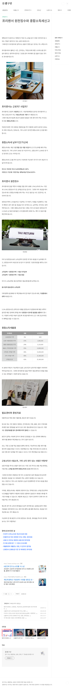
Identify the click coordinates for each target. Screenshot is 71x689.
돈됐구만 (7, 3)
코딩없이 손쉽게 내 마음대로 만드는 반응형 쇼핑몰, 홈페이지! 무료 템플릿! (19, 570)
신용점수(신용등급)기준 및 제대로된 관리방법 (17, 549)
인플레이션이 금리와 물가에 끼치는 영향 (15, 611)
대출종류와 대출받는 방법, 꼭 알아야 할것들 (17, 546)
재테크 (60, 10)
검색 (63, 3)
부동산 (39, 10)
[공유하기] (9, 594)
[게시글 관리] (11, 594)
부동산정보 (58, 50)
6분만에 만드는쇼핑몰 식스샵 (14, 566)
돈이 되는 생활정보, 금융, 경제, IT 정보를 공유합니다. (19, 654)
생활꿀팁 (5, 10)
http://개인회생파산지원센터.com (13, 577)
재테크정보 (58, 53)
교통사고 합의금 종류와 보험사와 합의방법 (16, 540)
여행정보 (57, 59)
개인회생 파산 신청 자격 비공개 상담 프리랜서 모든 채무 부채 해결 (19, 583)
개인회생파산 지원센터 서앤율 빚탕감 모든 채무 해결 (19, 579)
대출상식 (16, 10)
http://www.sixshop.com (11, 563)
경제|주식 (6, 603)
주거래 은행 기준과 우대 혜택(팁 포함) (14, 618)
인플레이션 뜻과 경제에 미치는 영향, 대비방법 (17, 537)
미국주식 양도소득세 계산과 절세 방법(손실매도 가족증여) (19, 613)
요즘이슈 (49, 10)
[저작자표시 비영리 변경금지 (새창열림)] (23, 594)
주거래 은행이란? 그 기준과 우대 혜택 (15, 543)
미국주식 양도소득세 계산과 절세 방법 (15, 534)
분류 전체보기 (58, 38)
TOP (67, 682)
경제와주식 (27, 10)
